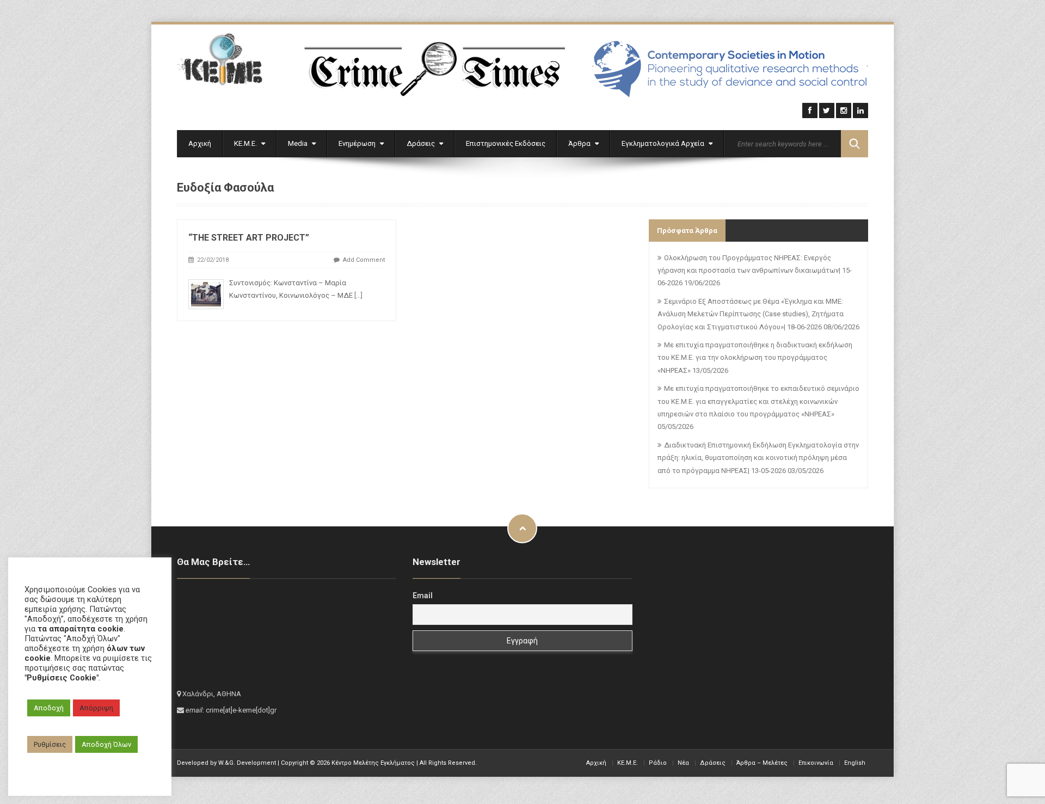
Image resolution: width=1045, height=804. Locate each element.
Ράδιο (658, 762)
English (854, 762)
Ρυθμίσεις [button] (50, 744)
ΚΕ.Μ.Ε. (246, 143)
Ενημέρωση (358, 143)
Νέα (683, 762)
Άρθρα (580, 143)
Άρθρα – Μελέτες (762, 762)
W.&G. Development (247, 762)
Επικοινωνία (815, 762)
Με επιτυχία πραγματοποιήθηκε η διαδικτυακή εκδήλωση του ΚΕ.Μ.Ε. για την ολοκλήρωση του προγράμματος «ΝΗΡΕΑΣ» (754, 358)
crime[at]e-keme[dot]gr (241, 710)
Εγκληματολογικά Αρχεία (664, 143)
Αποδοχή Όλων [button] (106, 744)
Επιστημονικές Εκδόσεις (505, 143)
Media (298, 143)
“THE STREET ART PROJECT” (248, 237)
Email (423, 595)
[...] (358, 295)
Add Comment (364, 259)
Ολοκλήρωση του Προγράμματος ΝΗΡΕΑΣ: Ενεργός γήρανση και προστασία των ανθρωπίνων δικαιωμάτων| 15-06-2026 (754, 270)
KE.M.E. (627, 762)
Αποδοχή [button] (49, 708)
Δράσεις (422, 143)
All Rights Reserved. (448, 762)
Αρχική (199, 143)
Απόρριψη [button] (96, 708)
